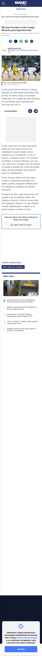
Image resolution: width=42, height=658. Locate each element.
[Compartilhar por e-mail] (26, 41)
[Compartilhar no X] (15, 41)
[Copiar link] (31, 41)
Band (15, 14)
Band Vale (23, 14)
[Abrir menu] (3, 3)
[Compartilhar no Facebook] (10, 41)
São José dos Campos (13, 267)
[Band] (21, 3)
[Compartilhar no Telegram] (36, 111)
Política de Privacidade (26, 638)
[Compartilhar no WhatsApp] (21, 41)
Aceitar (21, 649)
